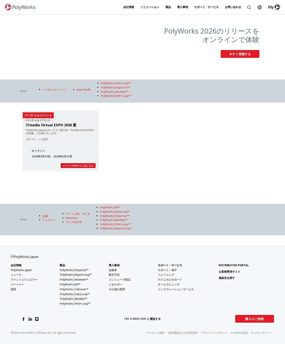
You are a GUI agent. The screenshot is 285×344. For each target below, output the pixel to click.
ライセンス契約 (155, 332)
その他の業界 (117, 289)
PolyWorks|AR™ (70, 284)
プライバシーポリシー (214, 332)
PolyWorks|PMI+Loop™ (75, 303)
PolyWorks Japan (21, 270)
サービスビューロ (169, 284)
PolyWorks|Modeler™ (73, 299)
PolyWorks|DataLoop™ (75, 294)
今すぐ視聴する (240, 54)
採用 (13, 289)
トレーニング (166, 274)
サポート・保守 (167, 270)
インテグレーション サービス (176, 289)
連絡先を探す (227, 278)
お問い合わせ (233, 7)
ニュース (16, 274)
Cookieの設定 (239, 332)
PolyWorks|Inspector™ (74, 270)
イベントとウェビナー (24, 279)
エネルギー (115, 284)
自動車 (113, 270)
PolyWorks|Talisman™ (74, 289)
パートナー (17, 284)
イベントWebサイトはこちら (78, 165)
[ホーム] (20, 7)
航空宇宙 (114, 274)
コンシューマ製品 (119, 279)
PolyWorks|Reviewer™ (74, 279)
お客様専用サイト (229, 271)
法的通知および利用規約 (183, 332)
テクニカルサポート (170, 279)
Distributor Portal (234, 265)
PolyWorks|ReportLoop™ (76, 274)
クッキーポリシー (262, 332)
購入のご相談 (254, 319)
